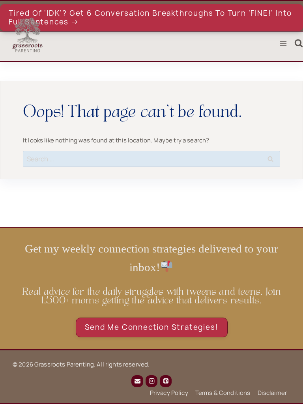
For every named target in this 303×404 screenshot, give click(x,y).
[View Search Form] (298, 43)
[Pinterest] (166, 381)
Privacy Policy (169, 393)
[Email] (137, 381)
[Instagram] (151, 381)
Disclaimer (272, 393)
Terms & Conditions (223, 393)
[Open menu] (283, 43)
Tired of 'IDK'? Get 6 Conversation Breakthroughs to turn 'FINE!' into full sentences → (150, 17)
